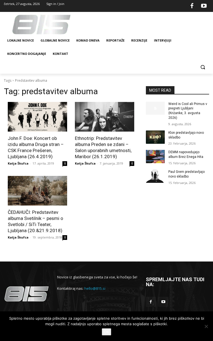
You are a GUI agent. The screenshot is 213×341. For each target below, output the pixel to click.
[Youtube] (204, 6)
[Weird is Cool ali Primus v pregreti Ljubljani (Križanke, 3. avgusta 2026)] (155, 108)
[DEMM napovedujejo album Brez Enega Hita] (155, 156)
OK (106, 332)
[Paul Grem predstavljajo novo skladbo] (155, 176)
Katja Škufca (18, 163)
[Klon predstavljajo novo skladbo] (155, 137)
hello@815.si (94, 288)
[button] (202, 67)
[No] (206, 326)
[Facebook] (192, 6)
